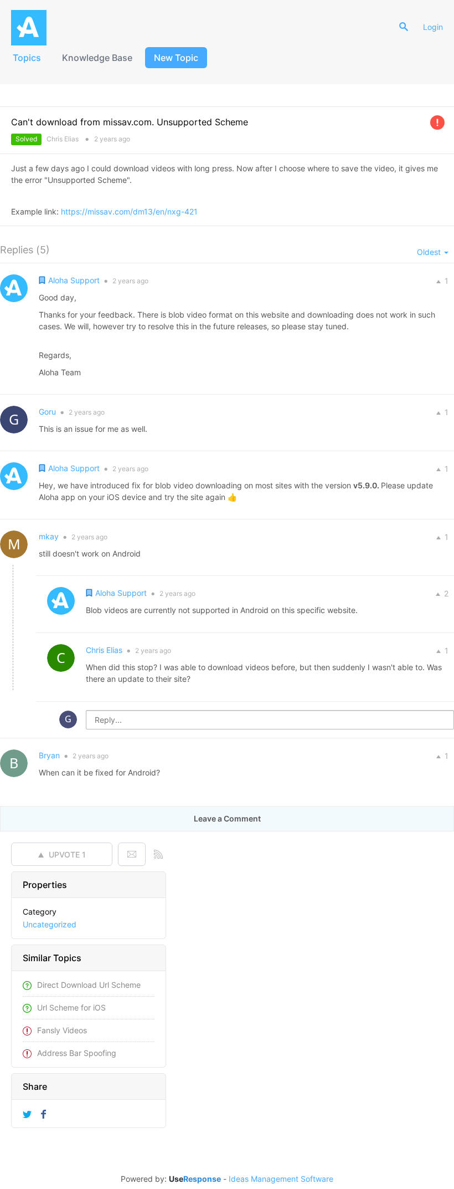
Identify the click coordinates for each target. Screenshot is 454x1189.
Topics (27, 57)
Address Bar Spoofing (76, 1053)
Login (433, 27)
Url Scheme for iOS (71, 1007)
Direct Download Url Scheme (89, 984)
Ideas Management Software (281, 1179)
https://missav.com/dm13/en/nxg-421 (129, 211)
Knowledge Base (97, 57)
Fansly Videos (62, 1030)
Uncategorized (49, 924)
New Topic (176, 57)
